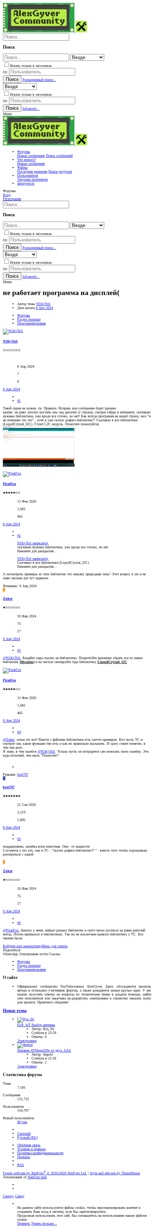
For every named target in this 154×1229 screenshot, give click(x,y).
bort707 (9, 787)
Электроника (27, 1041)
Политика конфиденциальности (40, 1153)
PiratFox (9, 484)
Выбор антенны (36, 1025)
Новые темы (15, 1010)
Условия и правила (31, 1149)
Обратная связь (28, 1145)
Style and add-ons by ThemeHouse (115, 1173)
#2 (19, 536)
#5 (19, 839)
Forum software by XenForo (45, 1173)
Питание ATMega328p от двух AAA (44, 1050)
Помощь (23, 1157)
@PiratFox (11, 930)
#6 (19, 923)
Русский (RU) (27, 1137)
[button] (7, 114)
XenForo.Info (37, 1177)
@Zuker (8, 740)
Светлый (23, 1133)
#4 (19, 732)
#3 (19, 650)
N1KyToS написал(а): (33, 543)
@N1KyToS (11, 658)
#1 (19, 401)
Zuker (8, 598)
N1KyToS (43, 304)
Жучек (22, 1122)
